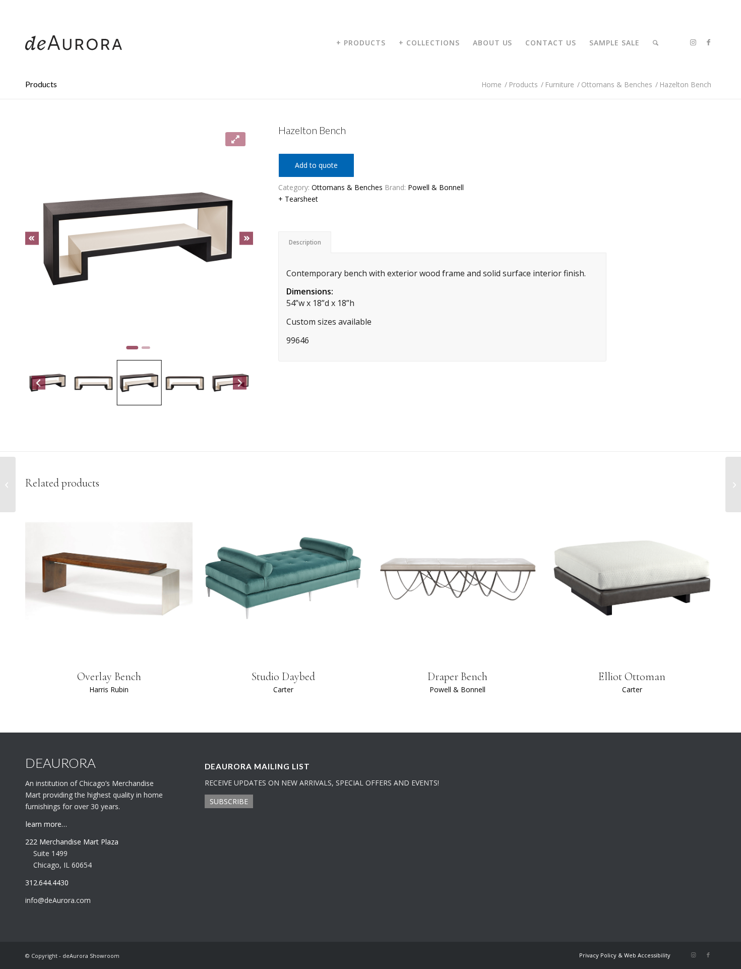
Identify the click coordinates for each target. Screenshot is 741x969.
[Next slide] (246, 238)
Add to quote (316, 165)
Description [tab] (305, 242)
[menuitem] (361, 43)
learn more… (46, 824)
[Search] (655, 43)
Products (41, 84)
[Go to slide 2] (146, 347)
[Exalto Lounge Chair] (8, 484)
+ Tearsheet (298, 199)
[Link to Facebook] (708, 42)
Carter (283, 689)
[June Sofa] (733, 484)
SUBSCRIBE (229, 801)
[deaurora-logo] (73, 43)
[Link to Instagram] (693, 42)
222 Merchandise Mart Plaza (71, 841)
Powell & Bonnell (436, 187)
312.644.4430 (41, 7)
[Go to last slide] (32, 238)
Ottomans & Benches (347, 187)
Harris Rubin (109, 689)
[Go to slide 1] (133, 347)
